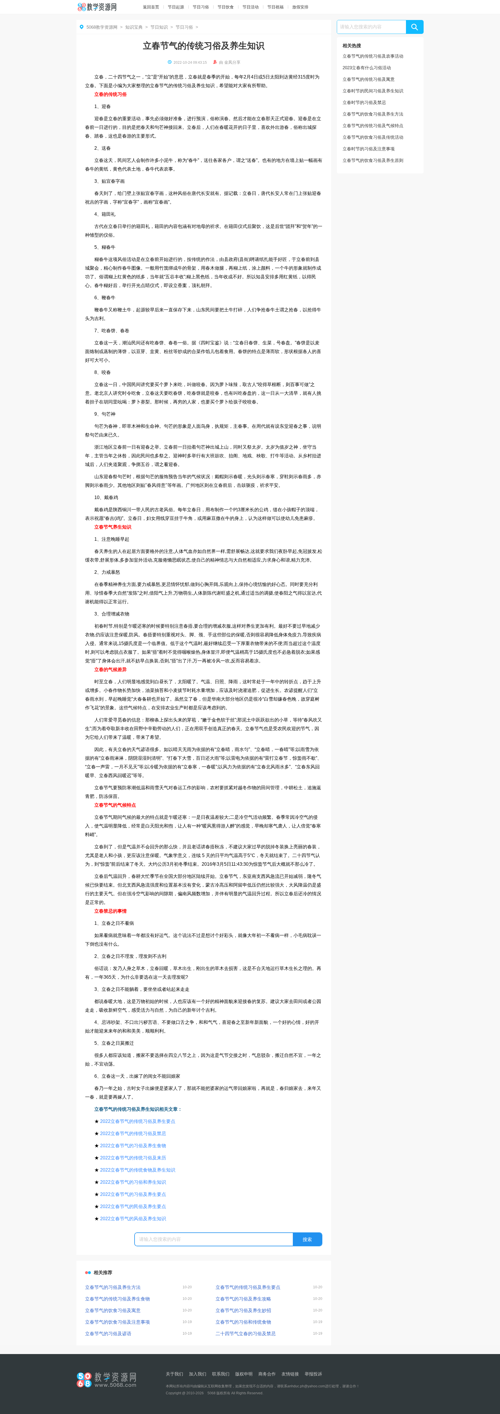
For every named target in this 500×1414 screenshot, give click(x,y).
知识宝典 (134, 27)
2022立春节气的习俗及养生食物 (133, 1145)
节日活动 (250, 7)
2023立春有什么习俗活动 (367, 67)
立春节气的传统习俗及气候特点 (373, 125)
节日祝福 (275, 7)
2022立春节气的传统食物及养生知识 (137, 1170)
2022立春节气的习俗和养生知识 (133, 1182)
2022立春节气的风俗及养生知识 (133, 1218)
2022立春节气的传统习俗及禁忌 (133, 1133)
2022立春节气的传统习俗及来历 (133, 1157)
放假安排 (300, 7)
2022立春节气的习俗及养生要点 (133, 1194)
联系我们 (220, 1373)
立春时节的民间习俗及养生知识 (373, 90)
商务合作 (267, 1373)
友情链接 (290, 1373)
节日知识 (159, 27)
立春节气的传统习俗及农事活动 (373, 56)
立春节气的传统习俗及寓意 (369, 79)
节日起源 (176, 7)
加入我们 (197, 1373)
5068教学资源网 (102, 27)
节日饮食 (226, 7)
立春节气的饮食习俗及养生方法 (373, 114)
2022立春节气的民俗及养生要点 (133, 1206)
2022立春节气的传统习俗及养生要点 (137, 1121)
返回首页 (151, 7)
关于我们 (174, 1373)
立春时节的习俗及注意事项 (369, 148)
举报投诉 (313, 1373)
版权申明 (244, 1373)
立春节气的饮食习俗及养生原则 (373, 160)
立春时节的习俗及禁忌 (364, 102)
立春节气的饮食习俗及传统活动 (373, 137)
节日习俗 (201, 7)
